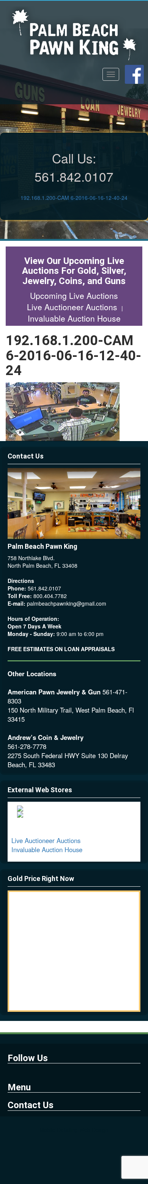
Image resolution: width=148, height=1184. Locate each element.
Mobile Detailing (58, 1130)
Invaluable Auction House (74, 318)
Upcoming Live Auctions (74, 295)
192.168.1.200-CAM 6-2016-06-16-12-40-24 (74, 197)
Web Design (94, 1130)
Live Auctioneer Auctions (73, 306)
